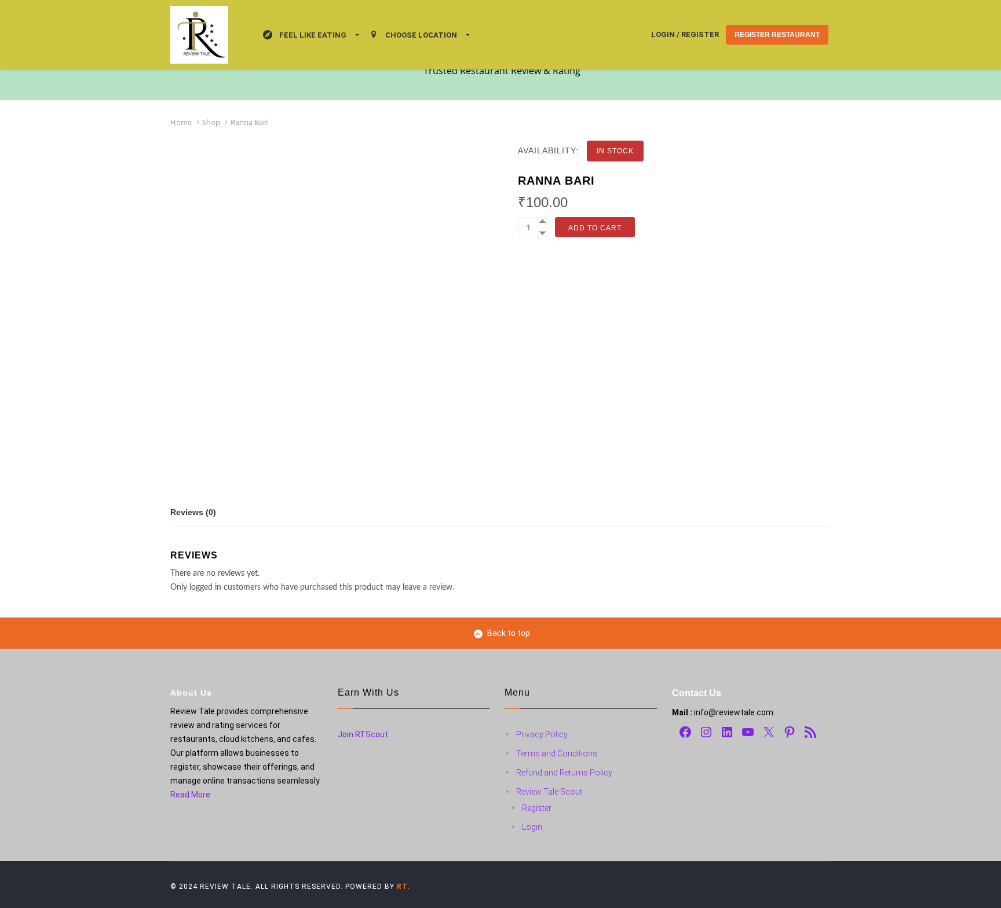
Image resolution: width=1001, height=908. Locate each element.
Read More (190, 794)
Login (532, 827)
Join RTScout (363, 734)
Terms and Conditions (556, 753)
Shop (211, 122)
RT (402, 887)
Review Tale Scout (549, 791)
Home (181, 122)
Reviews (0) (193, 512)
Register (536, 808)
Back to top (508, 633)
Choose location (421, 35)
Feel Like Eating (312, 35)
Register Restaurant (777, 35)
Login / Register (685, 34)
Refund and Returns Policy (564, 772)
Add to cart (595, 228)
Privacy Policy (542, 734)
